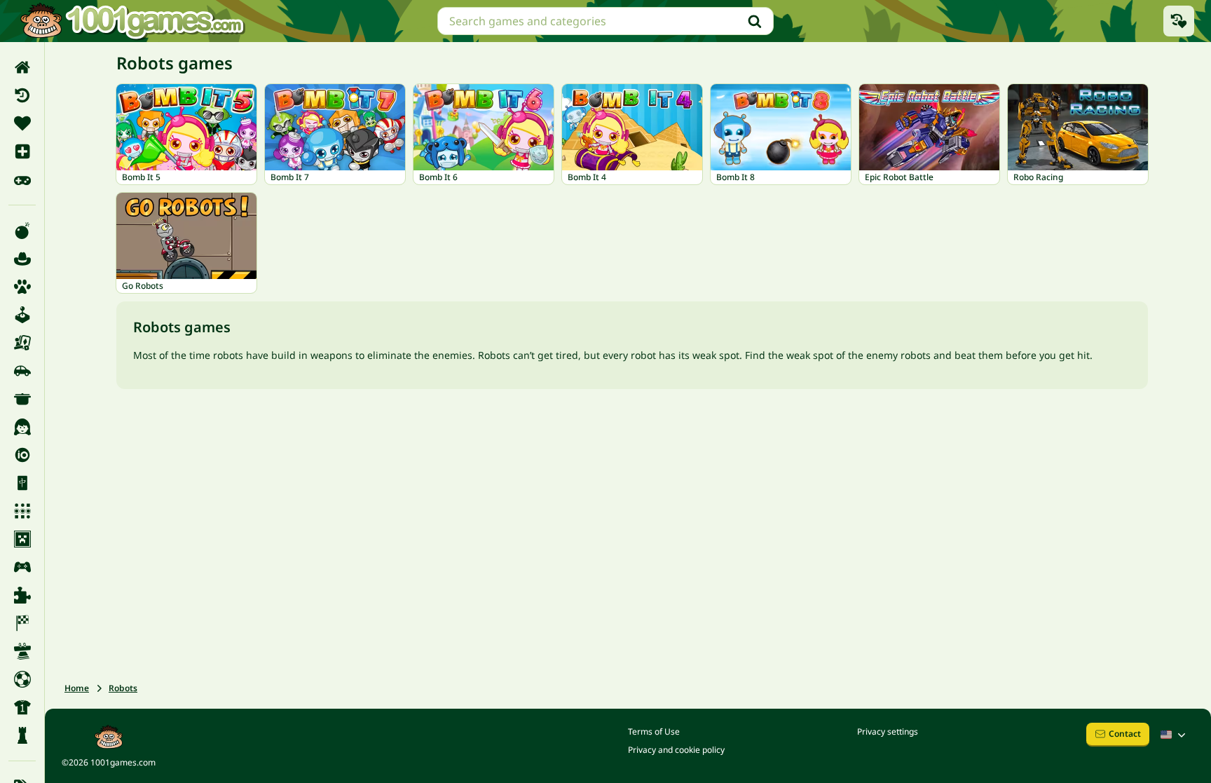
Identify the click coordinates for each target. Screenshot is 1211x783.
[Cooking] (22, 399)
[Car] (22, 371)
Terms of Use (654, 731)
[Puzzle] (22, 595)
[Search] (755, 21)
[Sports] (22, 707)
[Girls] (22, 427)
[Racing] (22, 623)
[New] (22, 151)
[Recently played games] (1178, 21)
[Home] (22, 67)
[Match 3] (22, 511)
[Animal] (22, 287)
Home (76, 688)
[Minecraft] (22, 539)
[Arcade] (22, 315)
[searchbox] (605, 21)
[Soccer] (22, 679)
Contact (1125, 734)
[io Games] (22, 455)
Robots (123, 688)
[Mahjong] (22, 483)
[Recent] (22, 95)
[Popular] (22, 179)
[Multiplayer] (22, 567)
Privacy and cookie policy (676, 750)
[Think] (22, 735)
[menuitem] (22, 67)
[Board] (22, 343)
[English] (1174, 735)
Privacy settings (887, 731)
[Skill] (22, 651)
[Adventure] (22, 259)
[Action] (22, 231)
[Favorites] (22, 123)
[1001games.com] (132, 21)
